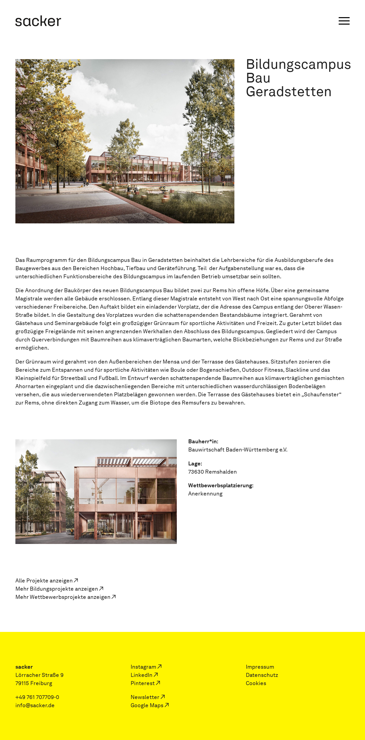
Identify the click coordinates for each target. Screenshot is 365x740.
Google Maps (147, 705)
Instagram (143, 666)
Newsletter (145, 697)
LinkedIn (141, 675)
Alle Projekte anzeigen (44, 580)
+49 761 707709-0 (37, 697)
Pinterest (143, 683)
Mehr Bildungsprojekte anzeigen (56, 588)
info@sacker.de (35, 705)
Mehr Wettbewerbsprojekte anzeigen (62, 597)
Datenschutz (262, 675)
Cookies (256, 683)
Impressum (260, 666)
